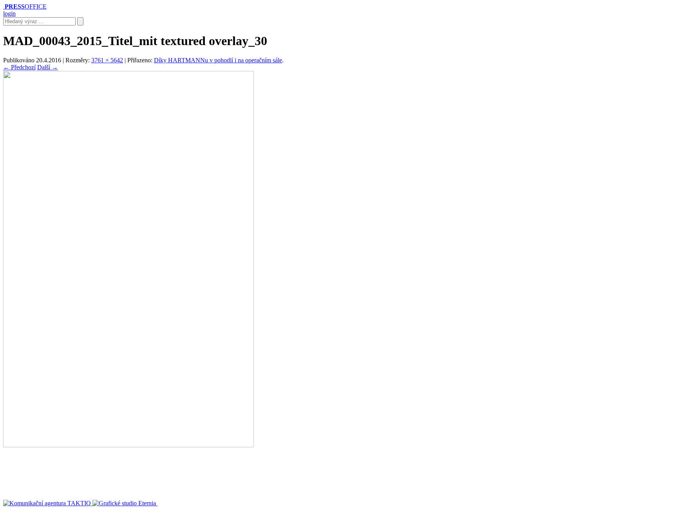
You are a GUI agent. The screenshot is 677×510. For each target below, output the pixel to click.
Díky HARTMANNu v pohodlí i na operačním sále (218, 60)
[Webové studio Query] (185, 503)
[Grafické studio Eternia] (124, 503)
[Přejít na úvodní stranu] (4, 6)
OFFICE (26, 6)
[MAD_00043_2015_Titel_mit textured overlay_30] (128, 445)
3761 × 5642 (107, 60)
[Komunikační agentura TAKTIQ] (47, 503)
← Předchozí (19, 67)
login (9, 13)
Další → (47, 67)
